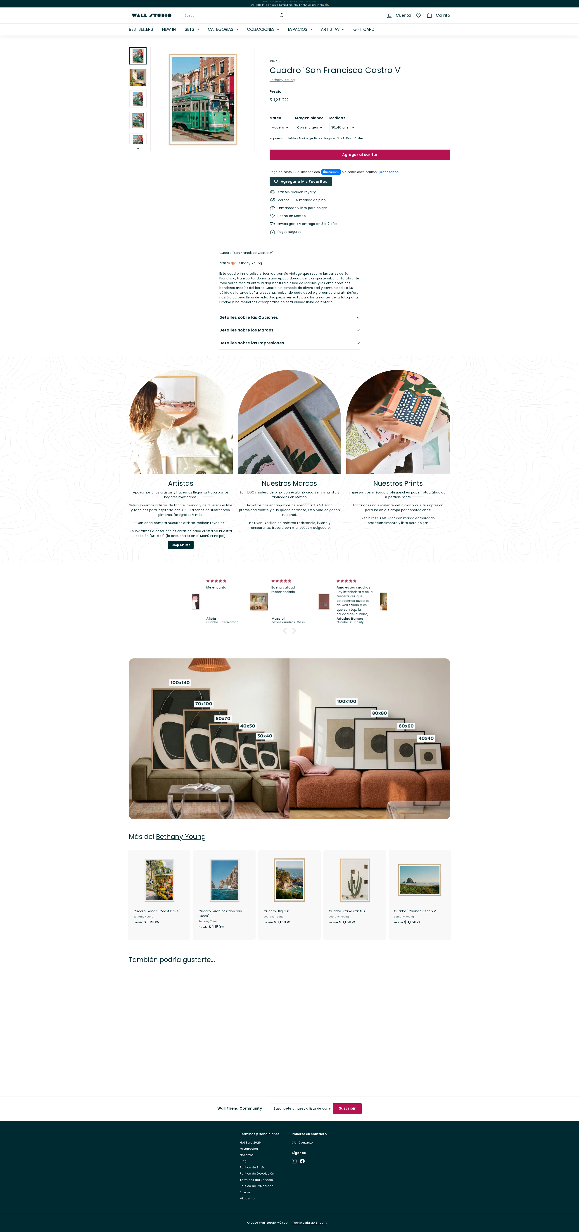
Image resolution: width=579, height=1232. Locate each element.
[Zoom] (202, 99)
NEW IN (169, 29)
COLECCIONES (261, 29)
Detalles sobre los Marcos (246, 330)
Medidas (337, 118)
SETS (190, 29)
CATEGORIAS (221, 29)
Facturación (249, 1148)
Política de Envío (252, 1167)
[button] (286, 631)
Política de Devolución (257, 1173)
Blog (243, 1161)
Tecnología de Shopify (309, 1222)
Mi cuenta (247, 1198)
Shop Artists (180, 545)
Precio (275, 91)
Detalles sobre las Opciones (248, 317)
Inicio (273, 61)
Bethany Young (282, 80)
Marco (275, 118)
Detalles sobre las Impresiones (251, 343)
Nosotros (247, 1155)
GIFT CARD (363, 29)
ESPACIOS (298, 29)
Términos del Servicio (256, 1180)
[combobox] (234, 15)
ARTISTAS (331, 29)
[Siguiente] (138, 147)
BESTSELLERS (141, 29)
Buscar (245, 1192)
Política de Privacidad (257, 1186)
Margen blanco (309, 118)
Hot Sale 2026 (250, 1142)
